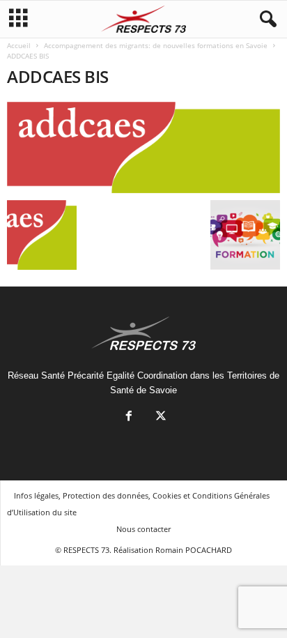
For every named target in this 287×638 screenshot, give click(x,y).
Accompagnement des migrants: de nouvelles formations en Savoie (155, 45)
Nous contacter (143, 529)
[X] (159, 417)
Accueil (19, 45)
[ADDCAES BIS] (143, 147)
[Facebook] (129, 417)
